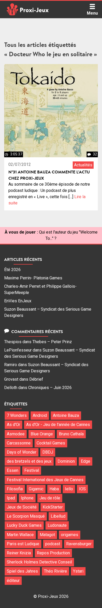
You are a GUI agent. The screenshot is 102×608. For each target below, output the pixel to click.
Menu (92, 13)
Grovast (11, 379)
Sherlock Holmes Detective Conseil (39, 562)
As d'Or (13, 424)
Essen (12, 470)
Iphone (27, 498)
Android (40, 415)
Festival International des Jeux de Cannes (45, 479)
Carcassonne (19, 443)
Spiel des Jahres (22, 571)
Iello (69, 488)
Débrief (36, 379)
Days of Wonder (21, 452)
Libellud (58, 516)
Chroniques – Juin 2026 (50, 387)
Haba (54, 488)
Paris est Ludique (23, 543)
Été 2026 (12, 269)
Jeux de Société (22, 507)
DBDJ (47, 452)
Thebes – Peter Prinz (52, 341)
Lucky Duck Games (24, 525)
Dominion (66, 461)
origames (69, 534)
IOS (82, 488)
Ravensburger (79, 543)
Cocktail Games (51, 443)
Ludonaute (57, 525)
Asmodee (16, 433)
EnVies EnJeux (17, 300)
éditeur (13, 580)
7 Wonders (17, 415)
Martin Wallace (20, 534)
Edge (85, 461)
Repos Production (53, 552)
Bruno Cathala (71, 433)
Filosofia (15, 488)
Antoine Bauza (66, 415)
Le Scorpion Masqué (26, 516)
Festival (31, 470)
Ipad (11, 498)
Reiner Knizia (19, 552)
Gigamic (36, 488)
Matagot (47, 534)
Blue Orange (42, 433)
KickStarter (53, 507)
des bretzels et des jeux (29, 461)
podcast (52, 543)
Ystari (78, 571)
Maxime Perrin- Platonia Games (33, 277)
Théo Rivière (55, 571)
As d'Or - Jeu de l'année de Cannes (58, 424)
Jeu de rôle (49, 498)
